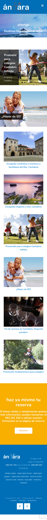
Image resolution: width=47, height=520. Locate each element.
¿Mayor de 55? (11, 116)
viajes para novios (24, 473)
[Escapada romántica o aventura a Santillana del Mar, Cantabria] (23, 147)
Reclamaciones (32, 500)
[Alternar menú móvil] (42, 5)
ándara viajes (10, 473)
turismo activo (36, 476)
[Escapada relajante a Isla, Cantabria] (23, 189)
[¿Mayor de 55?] (23, 109)
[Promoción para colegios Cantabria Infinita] (23, 229)
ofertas (21, 479)
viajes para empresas (20, 476)
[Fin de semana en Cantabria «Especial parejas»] (23, 312)
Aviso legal (22, 500)
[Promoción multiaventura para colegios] (23, 67)
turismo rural (11, 479)
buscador (28, 479)
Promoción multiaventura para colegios (23, 371)
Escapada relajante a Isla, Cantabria (23, 206)
